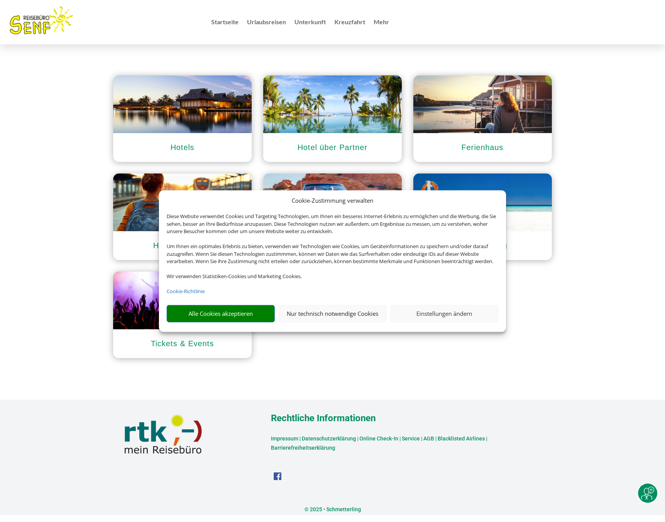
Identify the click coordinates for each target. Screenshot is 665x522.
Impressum (284, 438)
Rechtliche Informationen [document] (323, 418)
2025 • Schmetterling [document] (335, 509)
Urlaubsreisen (266, 22)
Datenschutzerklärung (329, 438)
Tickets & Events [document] (182, 343)
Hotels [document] (182, 147)
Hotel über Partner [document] (332, 147)
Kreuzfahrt (349, 22)
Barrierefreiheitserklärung (303, 448)
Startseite (225, 22)
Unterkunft (310, 22)
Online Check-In (378, 438)
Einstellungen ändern (444, 313)
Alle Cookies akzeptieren (221, 313)
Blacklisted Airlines (461, 438)
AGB (428, 438)
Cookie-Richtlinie (186, 291)
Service (411, 438)
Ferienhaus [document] (482, 147)
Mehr (381, 22)
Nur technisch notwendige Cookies (332, 313)
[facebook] (277, 478)
